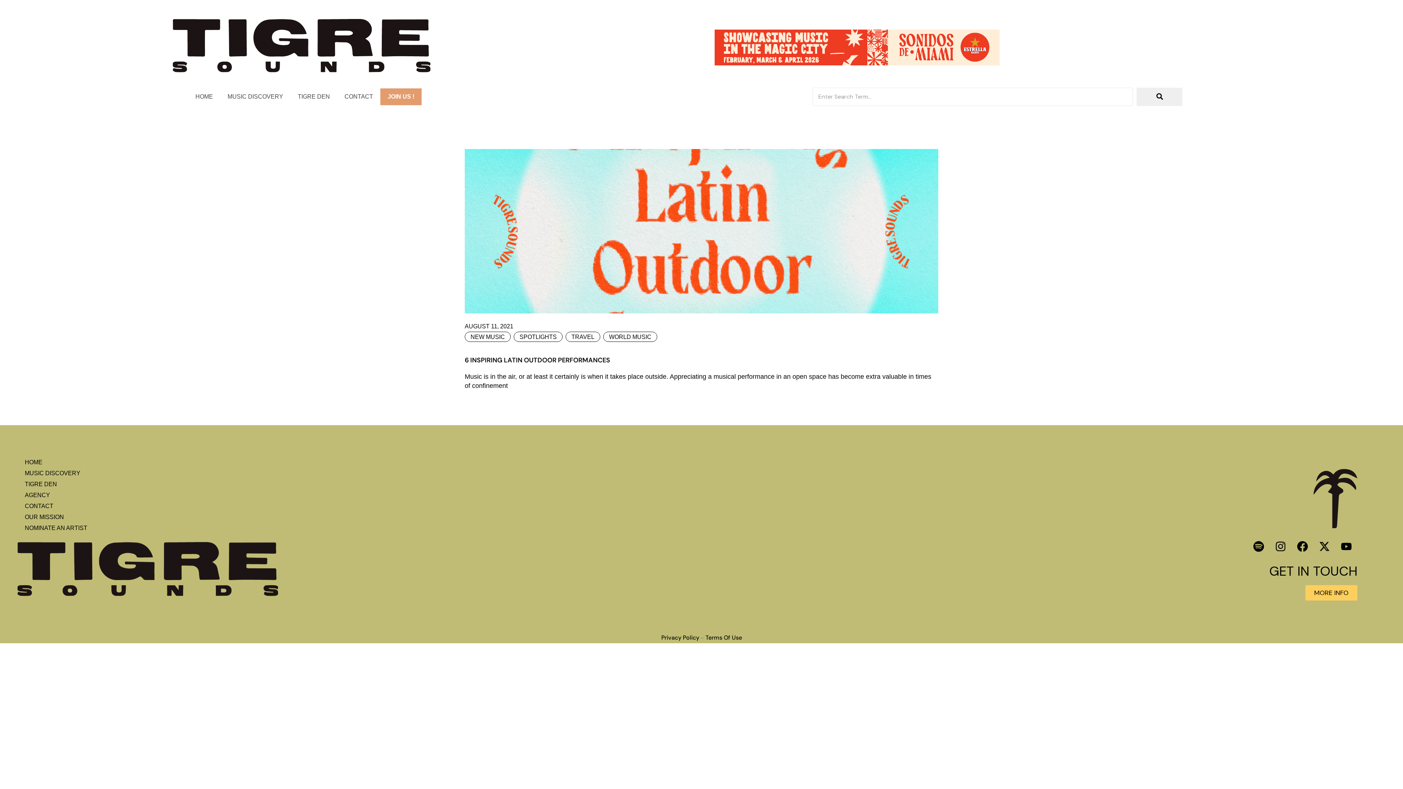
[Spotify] (1259, 546)
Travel (582, 337)
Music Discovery (255, 97)
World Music (630, 337)
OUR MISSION (44, 517)
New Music (488, 337)
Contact (359, 97)
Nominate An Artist (56, 528)
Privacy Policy (680, 637)
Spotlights (538, 337)
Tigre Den (314, 97)
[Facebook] (1302, 546)
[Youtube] (1346, 546)
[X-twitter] (1324, 546)
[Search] (1159, 97)
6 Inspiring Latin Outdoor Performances (537, 360)
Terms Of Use (724, 637)
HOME (204, 97)
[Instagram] (1281, 546)
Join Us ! (401, 97)
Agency (37, 495)
